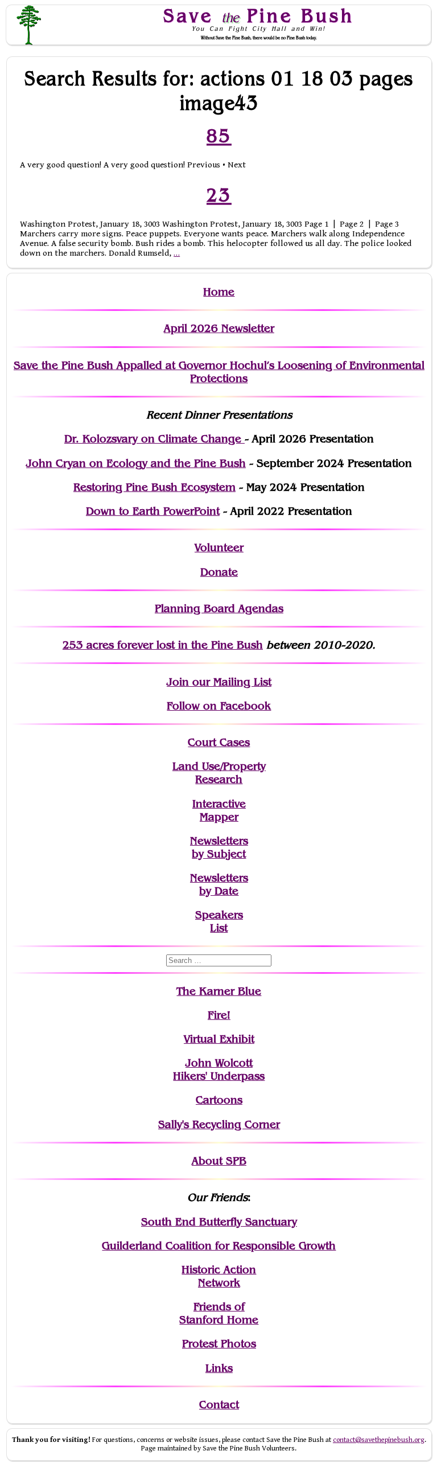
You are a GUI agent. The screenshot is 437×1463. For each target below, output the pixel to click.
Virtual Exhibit (219, 1039)
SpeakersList (219, 921)
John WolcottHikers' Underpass (219, 1069)
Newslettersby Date (219, 884)
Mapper (219, 816)
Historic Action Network (219, 1276)
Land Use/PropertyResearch (219, 773)
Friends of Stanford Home (218, 1313)
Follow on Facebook (219, 705)
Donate (219, 572)
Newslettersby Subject (219, 847)
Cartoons (219, 1100)
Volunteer (219, 547)
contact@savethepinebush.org (378, 1440)
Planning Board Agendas (219, 608)
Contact (219, 1404)
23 (219, 194)
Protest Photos (219, 1343)
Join (178, 682)
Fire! (219, 1015)
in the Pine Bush (197, 644)
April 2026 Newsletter (219, 328)
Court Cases (219, 742)
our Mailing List (230, 682)
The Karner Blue (218, 991)
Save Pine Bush (258, 15)
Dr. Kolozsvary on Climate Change (154, 438)
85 (219, 135)
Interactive (219, 803)
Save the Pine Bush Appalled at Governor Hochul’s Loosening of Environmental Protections (219, 372)
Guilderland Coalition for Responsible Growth (219, 1245)
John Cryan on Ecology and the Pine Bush (136, 463)
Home (218, 291)
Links (219, 1368)
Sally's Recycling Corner (219, 1124)
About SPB (219, 1160)
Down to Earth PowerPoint (153, 511)
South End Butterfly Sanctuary (219, 1221)
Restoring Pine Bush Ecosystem (154, 487)
